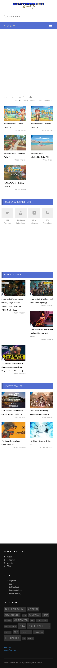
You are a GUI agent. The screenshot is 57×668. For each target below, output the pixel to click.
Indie (45, 615)
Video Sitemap (10, 650)
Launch (7, 620)
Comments (48, 100)
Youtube (9, 563)
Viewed (33, 100)
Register (12, 580)
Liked (40, 100)
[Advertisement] (28, 62)
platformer (42, 620)
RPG (15, 632)
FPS (24, 615)
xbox (30, 638)
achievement (14, 609)
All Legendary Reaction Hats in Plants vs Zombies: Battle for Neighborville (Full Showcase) (12, 367)
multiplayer (21, 620)
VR (24, 639)
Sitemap (7, 647)
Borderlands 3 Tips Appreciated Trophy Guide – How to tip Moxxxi (41, 333)
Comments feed (15, 590)
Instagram (10, 559)
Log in (11, 583)
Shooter (26, 632)
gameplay (34, 615)
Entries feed (14, 587)
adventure (12, 614)
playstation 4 (10, 627)
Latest (25, 100)
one (32, 620)
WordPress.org (15, 593)
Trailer (38, 632)
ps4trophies (39, 626)
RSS (8, 566)
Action (33, 609)
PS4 (22, 626)
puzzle (7, 632)
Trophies (12, 638)
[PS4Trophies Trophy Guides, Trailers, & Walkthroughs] (28, 5)
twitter (9, 556)
